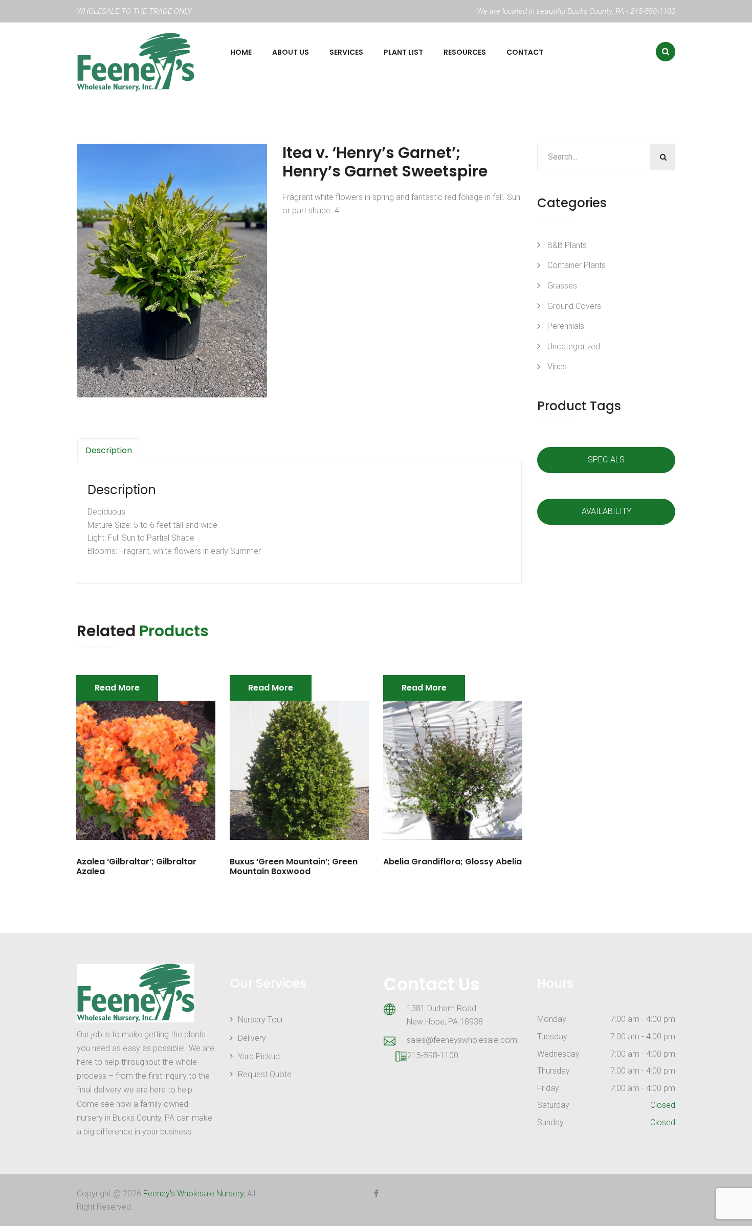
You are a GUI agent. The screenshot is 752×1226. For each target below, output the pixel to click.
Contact (524, 52)
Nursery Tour (260, 1019)
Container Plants (576, 265)
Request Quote (265, 1074)
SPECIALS (606, 459)
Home (241, 52)
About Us (290, 52)
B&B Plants (567, 245)
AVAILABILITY (606, 511)
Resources (465, 52)
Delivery (252, 1038)
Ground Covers (574, 306)
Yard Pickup (259, 1056)
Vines (557, 366)
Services (346, 52)
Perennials (565, 326)
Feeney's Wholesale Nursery (193, 1193)
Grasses (562, 286)
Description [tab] (108, 450)
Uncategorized (573, 346)
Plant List (403, 52)
